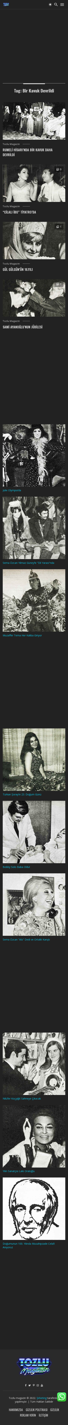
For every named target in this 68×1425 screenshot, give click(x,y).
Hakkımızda (16, 1410)
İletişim (43, 1415)
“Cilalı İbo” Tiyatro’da (19, 212)
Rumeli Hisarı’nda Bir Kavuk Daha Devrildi (28, 152)
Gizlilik (54, 1410)
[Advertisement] (34, 43)
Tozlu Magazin (11, 144)
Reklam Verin (28, 1415)
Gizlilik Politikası (37, 1410)
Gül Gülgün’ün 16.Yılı (18, 269)
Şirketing (42, 1398)
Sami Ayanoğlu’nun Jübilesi (22, 327)
